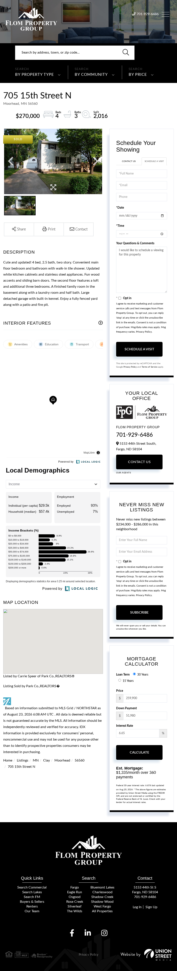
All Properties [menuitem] (102, 911)
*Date (120, 207)
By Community (91, 75)
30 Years (142, 674)
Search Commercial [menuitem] (32, 887)
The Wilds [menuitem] (74, 911)
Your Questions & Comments (135, 243)
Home (7, 760)
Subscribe (139, 612)
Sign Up (151, 907)
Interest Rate (124, 725)
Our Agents (123, 473)
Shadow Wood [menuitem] (102, 901)
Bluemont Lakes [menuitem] (102, 887)
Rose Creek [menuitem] (74, 901)
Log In (137, 907)
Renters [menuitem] (32, 906)
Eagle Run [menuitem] (74, 892)
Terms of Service (149, 367)
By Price (138, 75)
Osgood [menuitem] (75, 897)
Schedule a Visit (154, 161)
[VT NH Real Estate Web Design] (146, 955)
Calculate (139, 752)
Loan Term (123, 674)
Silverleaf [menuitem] (75, 906)
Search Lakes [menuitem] (32, 892)
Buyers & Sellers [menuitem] (32, 901)
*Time (120, 225)
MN (36, 760)
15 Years (128, 680)
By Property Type (34, 75)
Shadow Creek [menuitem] (102, 897)
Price (119, 690)
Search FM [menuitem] (32, 897)
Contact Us (129, 161)
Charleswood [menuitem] (102, 892)
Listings (22, 760)
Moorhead (62, 760)
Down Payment (126, 708)
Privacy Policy (144, 331)
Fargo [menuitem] (74, 887)
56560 (79, 760)
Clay (46, 760)
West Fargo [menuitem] (102, 906)
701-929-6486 (148, 14)
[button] (125, 53)
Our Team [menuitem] (32, 911)
